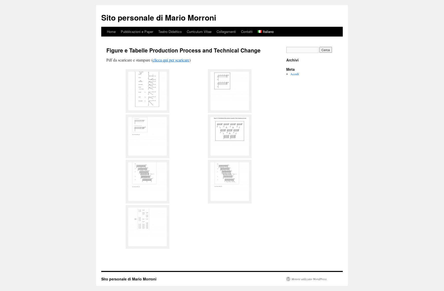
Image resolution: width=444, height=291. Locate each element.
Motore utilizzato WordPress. (309, 279)
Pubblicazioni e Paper (137, 31)
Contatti (247, 31)
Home (111, 31)
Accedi (294, 74)
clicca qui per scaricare (171, 60)
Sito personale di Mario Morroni (158, 17)
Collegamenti (226, 31)
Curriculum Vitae (199, 31)
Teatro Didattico (170, 31)
